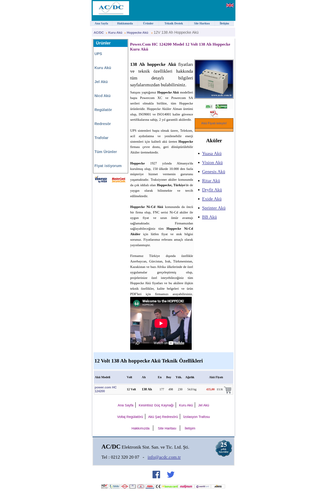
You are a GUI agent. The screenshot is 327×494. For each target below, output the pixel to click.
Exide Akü (212, 198)
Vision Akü (212, 162)
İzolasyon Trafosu (196, 417)
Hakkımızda (140, 428)
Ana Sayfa (125, 405)
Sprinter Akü (214, 207)
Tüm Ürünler (105, 152)
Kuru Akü (115, 32)
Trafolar (101, 138)
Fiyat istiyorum (108, 166)
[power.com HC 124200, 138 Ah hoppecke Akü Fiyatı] (228, 393)
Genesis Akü (213, 171)
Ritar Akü (211, 180)
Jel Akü (101, 82)
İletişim (190, 428)
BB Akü (209, 217)
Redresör (102, 124)
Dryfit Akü (212, 189)
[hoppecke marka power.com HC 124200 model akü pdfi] (214, 116)
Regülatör (103, 110)
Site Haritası (167, 428)
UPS (98, 54)
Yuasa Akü (212, 153)
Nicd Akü (102, 96)
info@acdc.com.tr (164, 457)
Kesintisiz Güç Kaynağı (156, 405)
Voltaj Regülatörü (130, 417)
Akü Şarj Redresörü (163, 417)
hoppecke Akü (138, 32)
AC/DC (99, 32)
